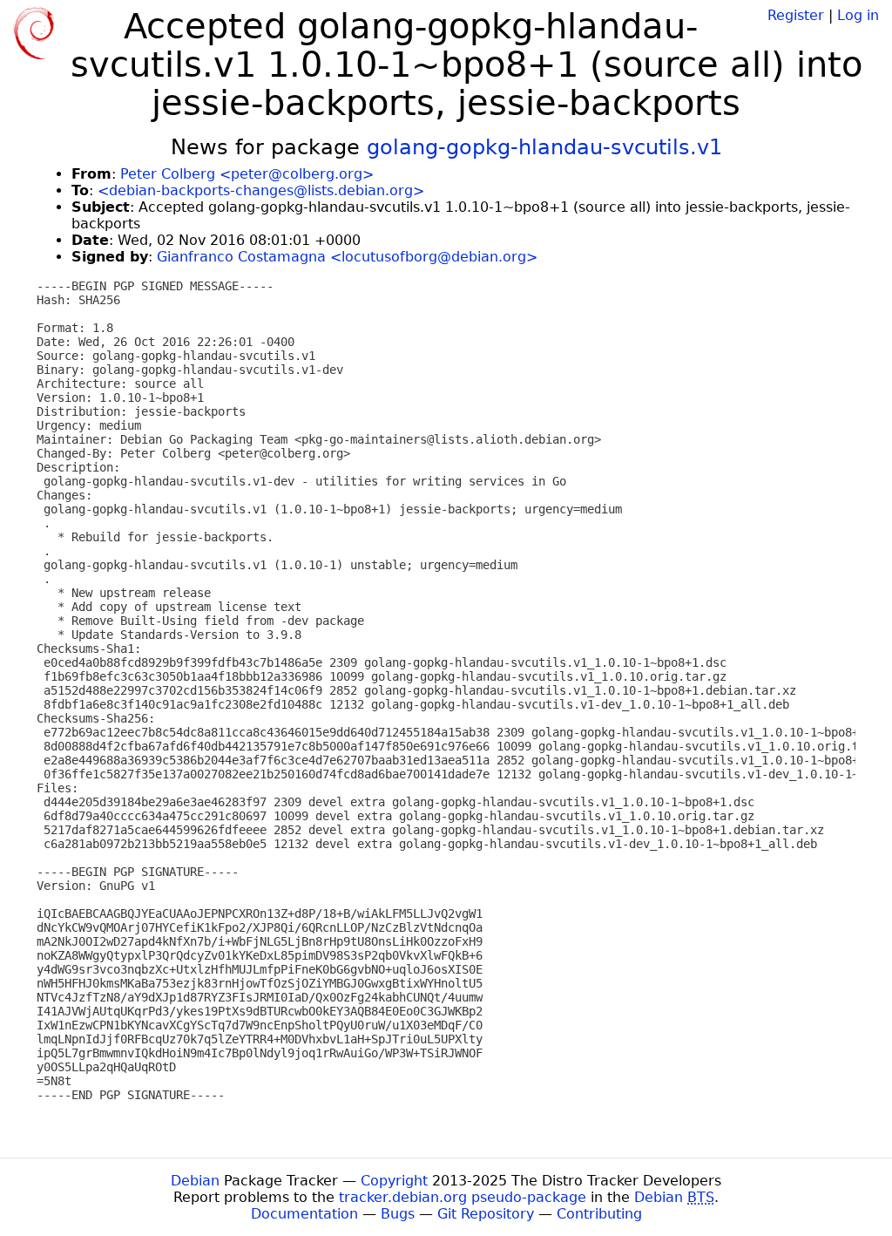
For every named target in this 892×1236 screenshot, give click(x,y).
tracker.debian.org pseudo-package (462, 1197)
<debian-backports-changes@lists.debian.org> (261, 190)
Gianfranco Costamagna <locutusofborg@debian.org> (347, 256)
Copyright (394, 1180)
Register (795, 15)
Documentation (304, 1213)
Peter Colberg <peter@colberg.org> (247, 174)
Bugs (398, 1213)
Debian (195, 1180)
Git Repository (485, 1213)
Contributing (599, 1213)
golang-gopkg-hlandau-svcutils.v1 (544, 147)
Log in (858, 15)
